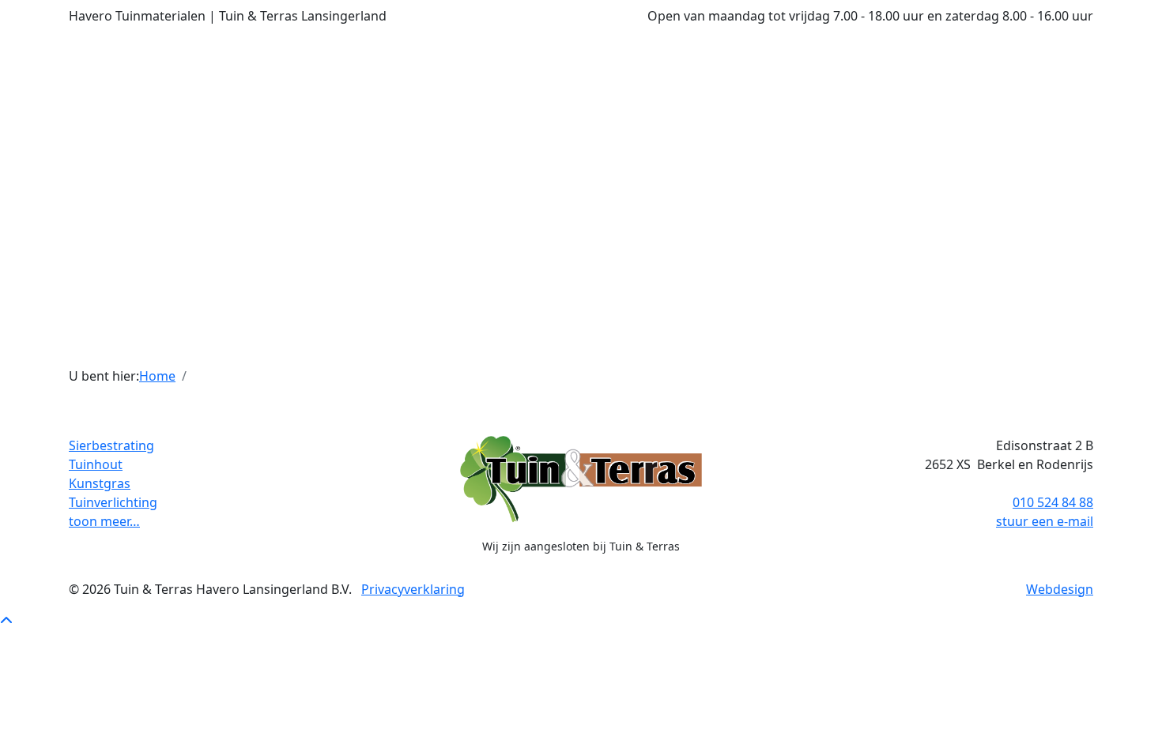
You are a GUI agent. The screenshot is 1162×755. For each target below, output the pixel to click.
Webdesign (1059, 589)
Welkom (301, 344)
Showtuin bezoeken (465, 344)
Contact (840, 344)
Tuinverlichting (113, 502)
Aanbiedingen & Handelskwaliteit (705, 344)
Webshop (565, 344)
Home (157, 376)
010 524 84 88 (1053, 502)
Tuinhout (96, 464)
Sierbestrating (111, 445)
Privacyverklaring (413, 589)
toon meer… (104, 521)
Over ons (365, 344)
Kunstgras (99, 483)
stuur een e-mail (1044, 521)
